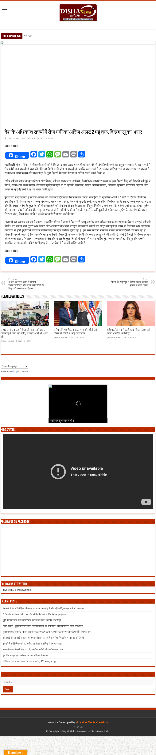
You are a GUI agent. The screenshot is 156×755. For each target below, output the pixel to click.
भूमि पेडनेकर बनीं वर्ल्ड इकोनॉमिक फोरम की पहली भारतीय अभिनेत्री (128, 331)
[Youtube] (81, 727)
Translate (23, 371)
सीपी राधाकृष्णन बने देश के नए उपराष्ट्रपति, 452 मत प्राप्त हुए (29, 661)
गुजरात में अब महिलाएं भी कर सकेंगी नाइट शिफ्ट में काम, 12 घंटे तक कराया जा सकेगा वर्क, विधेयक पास (47, 631)
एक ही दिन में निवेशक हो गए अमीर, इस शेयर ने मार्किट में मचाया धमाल (32, 643)
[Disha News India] (78, 12)
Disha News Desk (16, 138)
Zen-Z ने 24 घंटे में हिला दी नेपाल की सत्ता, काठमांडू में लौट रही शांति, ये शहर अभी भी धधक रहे (24, 333)
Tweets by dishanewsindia (17, 589)
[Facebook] (74, 727)
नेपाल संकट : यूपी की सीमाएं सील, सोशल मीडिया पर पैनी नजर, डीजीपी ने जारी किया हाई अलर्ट (43, 626)
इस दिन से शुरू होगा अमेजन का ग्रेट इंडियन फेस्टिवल (26, 655)
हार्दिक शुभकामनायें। (62, 421)
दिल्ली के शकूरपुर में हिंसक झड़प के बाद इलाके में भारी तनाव (129, 282)
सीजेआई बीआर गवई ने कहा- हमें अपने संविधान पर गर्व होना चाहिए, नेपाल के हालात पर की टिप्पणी (43, 637)
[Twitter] (77, 727)
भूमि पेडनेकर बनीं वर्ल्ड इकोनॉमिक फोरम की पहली (45, 35)
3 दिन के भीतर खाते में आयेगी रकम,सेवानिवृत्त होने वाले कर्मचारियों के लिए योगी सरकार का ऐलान (26, 284)
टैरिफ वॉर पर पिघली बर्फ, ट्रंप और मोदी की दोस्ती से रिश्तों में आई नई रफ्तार (75, 331)
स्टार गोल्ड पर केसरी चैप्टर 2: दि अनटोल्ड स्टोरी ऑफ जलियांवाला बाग (33, 649)
